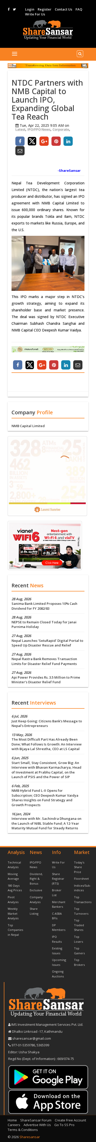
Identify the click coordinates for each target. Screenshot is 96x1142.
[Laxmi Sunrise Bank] (47, 475)
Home (12, 1120)
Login (29, 9)
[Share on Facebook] (20, 141)
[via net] (45, 545)
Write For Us (35, 14)
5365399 (42, 1045)
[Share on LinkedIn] (68, 141)
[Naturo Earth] (48, 349)
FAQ (79, 9)
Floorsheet (81, 878)
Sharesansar (29, 1137)
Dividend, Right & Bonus (36, 878)
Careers (14, 1124)
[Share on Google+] (44, 141)
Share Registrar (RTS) (58, 878)
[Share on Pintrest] (56, 141)
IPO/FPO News (38, 129)
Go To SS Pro (64, 1124)
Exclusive (36, 890)
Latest (20, 129)
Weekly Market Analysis (13, 913)
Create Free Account (70, 1120)
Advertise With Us (37, 1124)
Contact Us (63, 9)
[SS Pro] (48, 65)
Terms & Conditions (23, 1129)
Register (44, 9)
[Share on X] (32, 141)
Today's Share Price (79, 867)
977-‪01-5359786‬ (23, 1045)
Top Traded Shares (79, 925)
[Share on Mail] (20, 151)
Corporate (60, 129)
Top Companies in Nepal (15, 930)
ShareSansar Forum (35, 1120)
